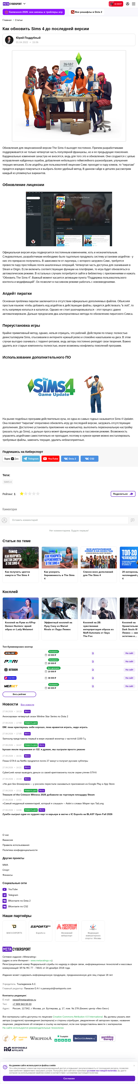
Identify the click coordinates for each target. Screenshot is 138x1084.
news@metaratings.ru (24, 999)
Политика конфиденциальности (20, 850)
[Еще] (133, 4)
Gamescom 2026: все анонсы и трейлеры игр (36, 12)
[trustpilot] (63, 1038)
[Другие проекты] (14, 4)
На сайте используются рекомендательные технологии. (33, 1027)
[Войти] (127, 4)
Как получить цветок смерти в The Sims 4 (17, 573)
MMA (5, 864)
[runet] (6, 1038)
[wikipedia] (40, 1038)
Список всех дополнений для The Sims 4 (98, 573)
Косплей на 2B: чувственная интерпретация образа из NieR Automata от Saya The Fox (98, 629)
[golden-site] (19, 1038)
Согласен (69, 1078)
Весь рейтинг (19, 694)
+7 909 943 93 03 (22, 1004)
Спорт (6, 870)
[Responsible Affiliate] (15, 1049)
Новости (10, 704)
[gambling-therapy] (107, 1038)
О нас (6, 835)
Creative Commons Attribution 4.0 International (78, 1016)
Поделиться (120, 494)
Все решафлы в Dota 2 (88, 12)
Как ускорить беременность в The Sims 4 (59, 575)
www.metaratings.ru (41, 960)
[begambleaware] (85, 1038)
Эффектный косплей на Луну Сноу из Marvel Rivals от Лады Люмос (58, 626)
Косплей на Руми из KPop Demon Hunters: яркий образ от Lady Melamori (20, 626)
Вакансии (8, 840)
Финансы (8, 875)
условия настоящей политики (102, 1071)
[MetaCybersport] (17, 949)
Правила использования (16, 845)
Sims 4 (8, 482)
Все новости (27, 704)
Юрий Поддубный (28, 37)
